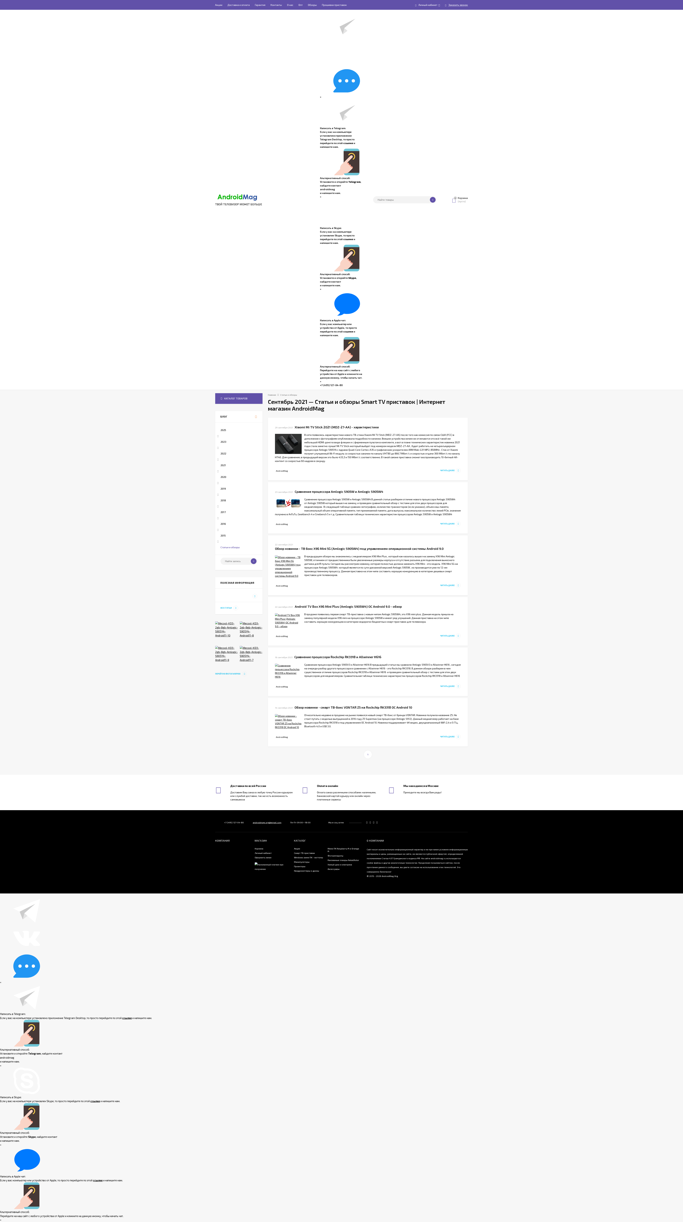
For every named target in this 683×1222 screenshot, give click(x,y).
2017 (223, 512)
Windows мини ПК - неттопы (308, 857)
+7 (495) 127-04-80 (331, 385)
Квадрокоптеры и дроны (306, 870)
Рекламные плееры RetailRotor (343, 860)
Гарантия (260, 4)
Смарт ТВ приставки (304, 853)
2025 (223, 430)
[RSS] (256, 417)
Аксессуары (334, 869)
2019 (223, 488)
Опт (300, 4)
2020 (223, 476)
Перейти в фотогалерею (228, 674)
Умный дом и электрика (340, 864)
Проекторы (299, 866)
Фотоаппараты (335, 855)
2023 (223, 441)
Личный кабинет (263, 853)
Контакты (276, 4)
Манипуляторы (301, 862)
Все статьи (226, 608)
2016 (223, 523)
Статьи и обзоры (230, 547)
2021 (223, 465)
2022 (223, 453)
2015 (223, 535)
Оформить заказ (263, 857)
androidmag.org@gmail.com (267, 822)
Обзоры (312, 4)
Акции (218, 4)
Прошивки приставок (334, 4)
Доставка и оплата (238, 4)
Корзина (259, 848)
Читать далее (447, 470)
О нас (290, 4)
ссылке (348, 143)
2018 (223, 500)
